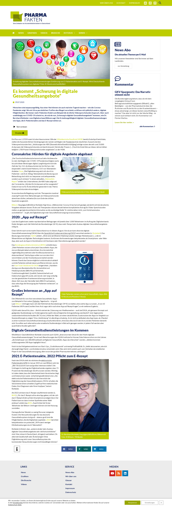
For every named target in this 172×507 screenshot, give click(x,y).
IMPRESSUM (134, 3)
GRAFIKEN (32, 33)
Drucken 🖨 (19, 133)
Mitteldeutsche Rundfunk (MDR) (70, 139)
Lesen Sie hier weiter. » (124, 122)
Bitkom (14, 205)
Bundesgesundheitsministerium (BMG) (30, 245)
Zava (21, 171)
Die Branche (26, 480)
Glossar (68, 480)
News (23, 472)
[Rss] (119, 473)
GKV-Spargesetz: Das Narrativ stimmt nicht (132, 93)
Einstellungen (18, 503)
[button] (68, 449)
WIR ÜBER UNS (106, 3)
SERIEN (82, 33)
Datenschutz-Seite (14, 505)
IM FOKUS (68, 33)
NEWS (21, 33)
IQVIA (33, 236)
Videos (24, 484)
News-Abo (69, 472)
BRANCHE (55, 33)
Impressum (70, 488)
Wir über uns (70, 476)
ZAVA (48, 420)
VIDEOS (43, 33)
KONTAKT (121, 3)
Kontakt (68, 484)
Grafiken (24, 476)
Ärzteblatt (96, 233)
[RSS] (150, 3)
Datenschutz (70, 492)
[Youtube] (112, 473)
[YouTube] (145, 3)
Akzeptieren (132, 503)
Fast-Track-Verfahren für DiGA (26, 265)
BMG (14, 395)
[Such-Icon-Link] (160, 3)
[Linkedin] (155, 3)
